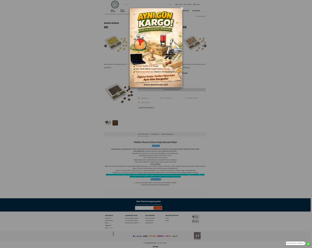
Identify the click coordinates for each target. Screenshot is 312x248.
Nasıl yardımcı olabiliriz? (295, 243)
